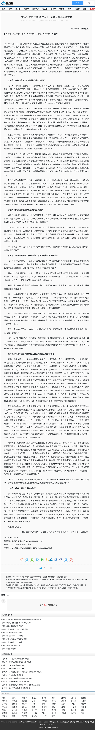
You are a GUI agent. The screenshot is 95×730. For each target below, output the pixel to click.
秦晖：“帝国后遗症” (9, 649)
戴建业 (14, 704)
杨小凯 (54, 713)
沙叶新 (73, 710)
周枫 (43, 710)
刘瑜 (82, 710)
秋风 (4, 710)
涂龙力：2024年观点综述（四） (13, 665)
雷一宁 (34, 710)
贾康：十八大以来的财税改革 (12, 675)
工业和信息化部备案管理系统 (47, 727)
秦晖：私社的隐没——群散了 (12, 636)
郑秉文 (4, 716)
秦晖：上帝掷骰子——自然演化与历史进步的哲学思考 (21, 619)
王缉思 (4, 707)
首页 (3, 9)
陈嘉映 (83, 698)
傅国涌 (73, 698)
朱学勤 (73, 713)
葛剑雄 (4, 713)
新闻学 (53, 9)
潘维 (82, 713)
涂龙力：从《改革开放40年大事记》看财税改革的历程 (21, 672)
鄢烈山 (63, 698)
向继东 (83, 701)
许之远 (34, 713)
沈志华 (73, 701)
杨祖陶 (63, 701)
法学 (10, 9)
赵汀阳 (4, 704)
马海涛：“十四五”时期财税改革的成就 (15, 659)
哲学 (84, 9)
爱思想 (7, 3)
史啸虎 (73, 707)
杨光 (53, 716)
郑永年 (24, 698)
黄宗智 (4, 701)
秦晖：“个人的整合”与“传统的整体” (14, 639)
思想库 (92, 9)
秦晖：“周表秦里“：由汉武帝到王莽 (15, 629)
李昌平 (24, 704)
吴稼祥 (24, 713)
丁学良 (44, 698)
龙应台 (34, 698)
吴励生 (63, 713)
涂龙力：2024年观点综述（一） (13, 668)
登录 (46, 605)
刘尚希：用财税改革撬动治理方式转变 (16, 681)
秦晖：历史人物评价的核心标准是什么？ (17, 623)
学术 (12, 544)
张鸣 (33, 704)
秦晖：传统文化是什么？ (11, 645)
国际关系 (35, 9)
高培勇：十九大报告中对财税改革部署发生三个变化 (21, 685)
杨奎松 (44, 704)
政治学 (26, 9)
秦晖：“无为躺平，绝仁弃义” (12, 642)
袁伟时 (63, 707)
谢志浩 (34, 716)
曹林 (53, 698)
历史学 (77, 9)
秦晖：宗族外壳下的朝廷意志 (12, 626)
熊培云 (83, 707)
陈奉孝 (14, 707)
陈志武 (24, 701)
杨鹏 (72, 704)
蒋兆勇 (54, 710)
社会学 (45, 9)
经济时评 (27, 544)
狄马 (53, 707)
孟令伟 (24, 710)
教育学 (61, 9)
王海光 (54, 704)
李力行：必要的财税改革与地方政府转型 (17, 662)
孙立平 (44, 716)
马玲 (33, 707)
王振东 (44, 707)
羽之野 (24, 716)
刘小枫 (14, 710)
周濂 (63, 704)
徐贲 (33, 701)
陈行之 (14, 698)
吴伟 (63, 710)
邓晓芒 (83, 704)
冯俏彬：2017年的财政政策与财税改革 (16, 688)
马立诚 (54, 701)
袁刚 (43, 713)
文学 (69, 9)
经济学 (18, 9)
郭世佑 (24, 707)
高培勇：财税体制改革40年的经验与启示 (17, 678)
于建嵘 (14, 701)
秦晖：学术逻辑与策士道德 (12, 632)
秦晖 (4, 698)
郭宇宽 (44, 701)
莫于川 (14, 716)
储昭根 (14, 713)
